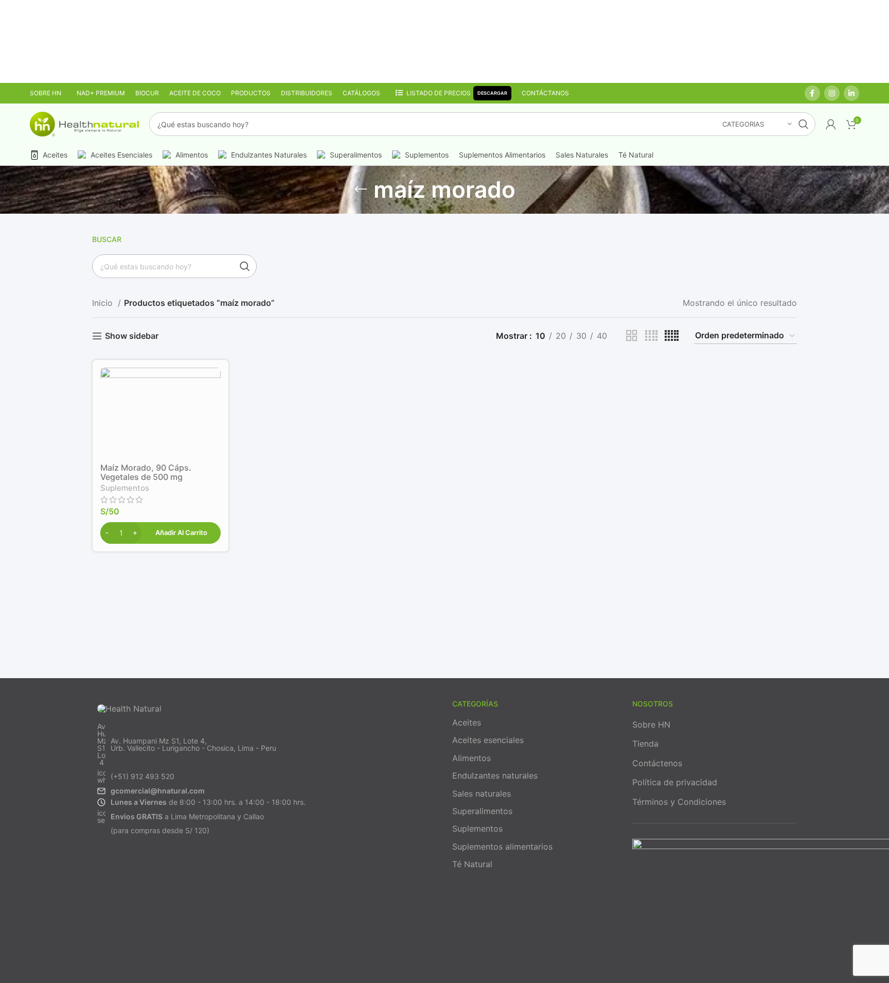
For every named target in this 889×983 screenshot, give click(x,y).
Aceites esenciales (488, 740)
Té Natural (472, 864)
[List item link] (264, 744)
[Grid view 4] (651, 336)
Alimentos (471, 758)
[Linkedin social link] (851, 93)
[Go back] (361, 189)
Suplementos (124, 488)
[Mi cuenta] (831, 124)
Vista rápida (213, 384)
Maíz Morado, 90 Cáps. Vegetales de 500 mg (145, 472)
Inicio (103, 303)
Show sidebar (131, 336)
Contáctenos (657, 763)
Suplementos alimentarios (502, 846)
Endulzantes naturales (495, 775)
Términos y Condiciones (679, 802)
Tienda (645, 743)
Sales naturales (481, 793)
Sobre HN (651, 724)
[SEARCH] (803, 124)
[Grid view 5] (672, 336)
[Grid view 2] (631, 336)
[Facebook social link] (812, 93)
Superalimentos (482, 811)
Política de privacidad (674, 782)
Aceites (466, 722)
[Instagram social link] (832, 93)
